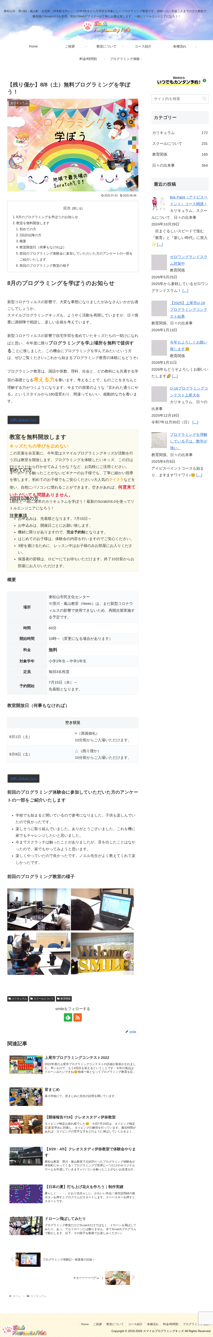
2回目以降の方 (30, 235)
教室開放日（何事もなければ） (43, 247)
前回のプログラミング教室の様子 (44, 265)
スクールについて (44, 998)
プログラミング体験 (196, 1324)
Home (85, 1324)
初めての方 (28, 229)
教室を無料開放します (33, 223)
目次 (67, 208)
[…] (160, 244)
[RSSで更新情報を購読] (77, 1017)
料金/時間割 (170, 1324)
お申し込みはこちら (23, 419)
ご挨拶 (97, 1324)
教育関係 (66, 998)
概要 (23, 241)
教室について (115, 1324)
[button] (204, 98)
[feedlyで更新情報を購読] (68, 1017)
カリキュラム (19, 998)
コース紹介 (135, 1324)
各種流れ (153, 1324)
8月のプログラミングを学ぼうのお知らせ (47, 217)
